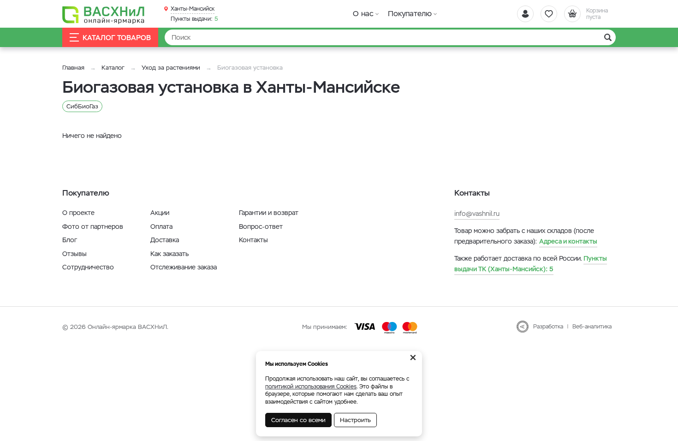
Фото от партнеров (92, 226)
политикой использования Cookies (311, 386)
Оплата (161, 226)
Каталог (113, 68)
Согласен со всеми (298, 420)
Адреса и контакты (568, 241)
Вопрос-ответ (261, 226)
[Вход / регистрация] (525, 14)
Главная (73, 68)
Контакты (253, 240)
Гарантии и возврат (268, 213)
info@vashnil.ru (477, 213)
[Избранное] (549, 14)
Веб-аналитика (592, 326)
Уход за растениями (171, 68)
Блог (69, 240)
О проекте (78, 213)
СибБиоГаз (82, 106)
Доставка (164, 240)
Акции (159, 213)
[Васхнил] (103, 14)
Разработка (548, 326)
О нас (363, 13)
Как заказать (169, 254)
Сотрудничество (88, 267)
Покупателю (410, 13)
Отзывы (74, 254)
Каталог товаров (117, 37)
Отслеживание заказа (183, 267)
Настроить (355, 420)
